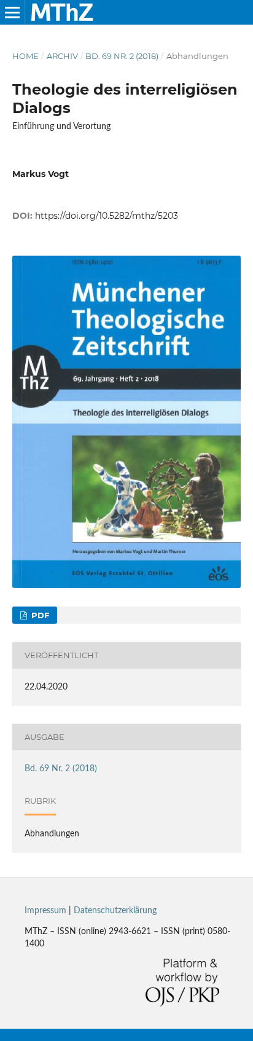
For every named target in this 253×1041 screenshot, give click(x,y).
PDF (39, 615)
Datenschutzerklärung (115, 910)
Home (25, 56)
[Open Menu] (12, 12)
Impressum (45, 910)
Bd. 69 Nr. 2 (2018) (121, 56)
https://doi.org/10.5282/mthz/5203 (106, 215)
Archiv (62, 56)
